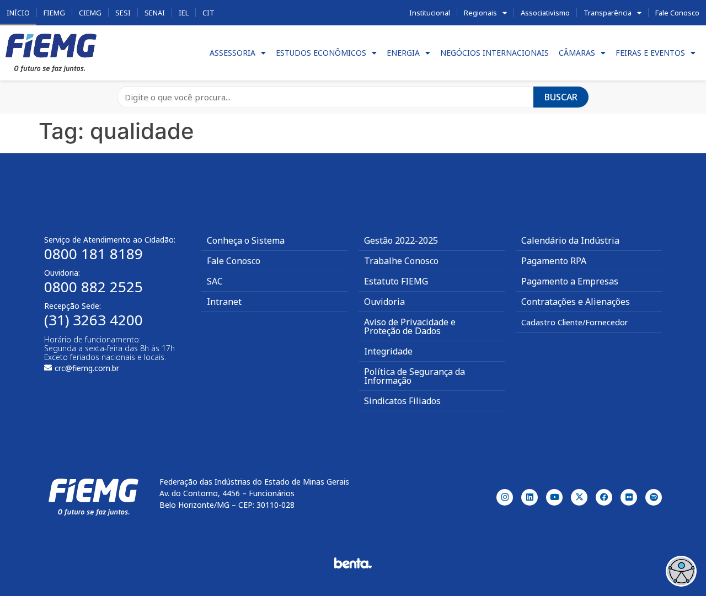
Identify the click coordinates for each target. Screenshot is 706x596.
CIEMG (90, 13)
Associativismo (545, 13)
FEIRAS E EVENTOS (650, 52)
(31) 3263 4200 (93, 320)
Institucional (429, 13)
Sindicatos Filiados (402, 401)
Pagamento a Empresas (569, 281)
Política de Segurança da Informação (414, 376)
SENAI (155, 13)
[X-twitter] (579, 497)
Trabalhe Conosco (401, 261)
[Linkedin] (529, 497)
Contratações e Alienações (575, 302)
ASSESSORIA (232, 52)
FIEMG (54, 13)
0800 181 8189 (93, 254)
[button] (681, 571)
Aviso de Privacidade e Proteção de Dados (410, 326)
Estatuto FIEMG (396, 281)
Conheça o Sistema (246, 240)
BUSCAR (560, 97)
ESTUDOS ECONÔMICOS (321, 52)
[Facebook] (604, 497)
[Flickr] (629, 497)
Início (18, 13)
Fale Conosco (677, 13)
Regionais (480, 13)
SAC (215, 281)
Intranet (224, 302)
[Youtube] (554, 497)
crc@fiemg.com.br (87, 368)
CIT (208, 13)
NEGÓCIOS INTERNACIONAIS (494, 52)
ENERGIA (403, 52)
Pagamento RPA (553, 261)
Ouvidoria (384, 302)
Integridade (388, 351)
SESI (123, 13)
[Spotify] (653, 497)
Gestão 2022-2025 (401, 240)
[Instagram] (504, 497)
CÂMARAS (577, 52)
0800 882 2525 (93, 287)
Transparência (608, 13)
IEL (184, 13)
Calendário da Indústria (570, 240)
